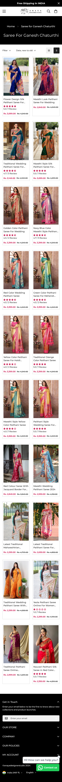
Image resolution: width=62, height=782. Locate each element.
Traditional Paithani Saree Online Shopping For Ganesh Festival (15, 668)
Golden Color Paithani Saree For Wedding (15, 230)
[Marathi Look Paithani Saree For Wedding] (46, 77)
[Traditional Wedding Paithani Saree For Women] (16, 141)
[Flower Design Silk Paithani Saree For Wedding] (16, 77)
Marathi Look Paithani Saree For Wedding (45, 101)
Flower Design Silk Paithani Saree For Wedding (13, 101)
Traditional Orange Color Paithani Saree (44, 359)
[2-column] (57, 50)
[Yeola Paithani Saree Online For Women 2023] (46, 580)
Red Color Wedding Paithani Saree (14, 294)
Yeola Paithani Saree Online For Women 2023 (44, 604)
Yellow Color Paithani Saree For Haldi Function (15, 359)
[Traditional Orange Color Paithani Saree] (46, 335)
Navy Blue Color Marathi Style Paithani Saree (45, 230)
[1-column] (49, 50)
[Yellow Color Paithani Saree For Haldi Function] (16, 335)
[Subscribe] (56, 718)
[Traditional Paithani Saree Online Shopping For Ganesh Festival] (16, 644)
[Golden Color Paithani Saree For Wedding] (16, 206)
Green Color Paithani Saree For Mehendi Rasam (44, 294)
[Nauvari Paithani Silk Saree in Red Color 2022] (46, 644)
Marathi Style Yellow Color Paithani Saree (14, 423)
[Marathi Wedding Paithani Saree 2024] (46, 464)
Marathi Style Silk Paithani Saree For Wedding (43, 165)
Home (11, 26)
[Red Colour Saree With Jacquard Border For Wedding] (16, 464)
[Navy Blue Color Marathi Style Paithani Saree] (46, 206)
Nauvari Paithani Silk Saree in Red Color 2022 (45, 668)
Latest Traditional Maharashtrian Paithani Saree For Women (13, 546)
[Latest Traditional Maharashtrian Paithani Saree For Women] (16, 522)
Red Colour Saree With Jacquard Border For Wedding (15, 488)
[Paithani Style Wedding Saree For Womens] (46, 399)
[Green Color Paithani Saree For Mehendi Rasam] (46, 270)
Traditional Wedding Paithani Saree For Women (14, 165)
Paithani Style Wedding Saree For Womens (44, 423)
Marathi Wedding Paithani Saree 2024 (44, 488)
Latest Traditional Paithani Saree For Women (43, 546)
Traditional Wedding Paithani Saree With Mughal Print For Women (14, 604)
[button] (56, 11)
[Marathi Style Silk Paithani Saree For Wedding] (46, 141)
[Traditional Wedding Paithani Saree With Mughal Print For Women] (16, 580)
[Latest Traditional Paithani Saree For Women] (46, 522)
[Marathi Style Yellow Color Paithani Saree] (16, 399)
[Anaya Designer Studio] (31, 11)
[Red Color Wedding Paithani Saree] (16, 270)
